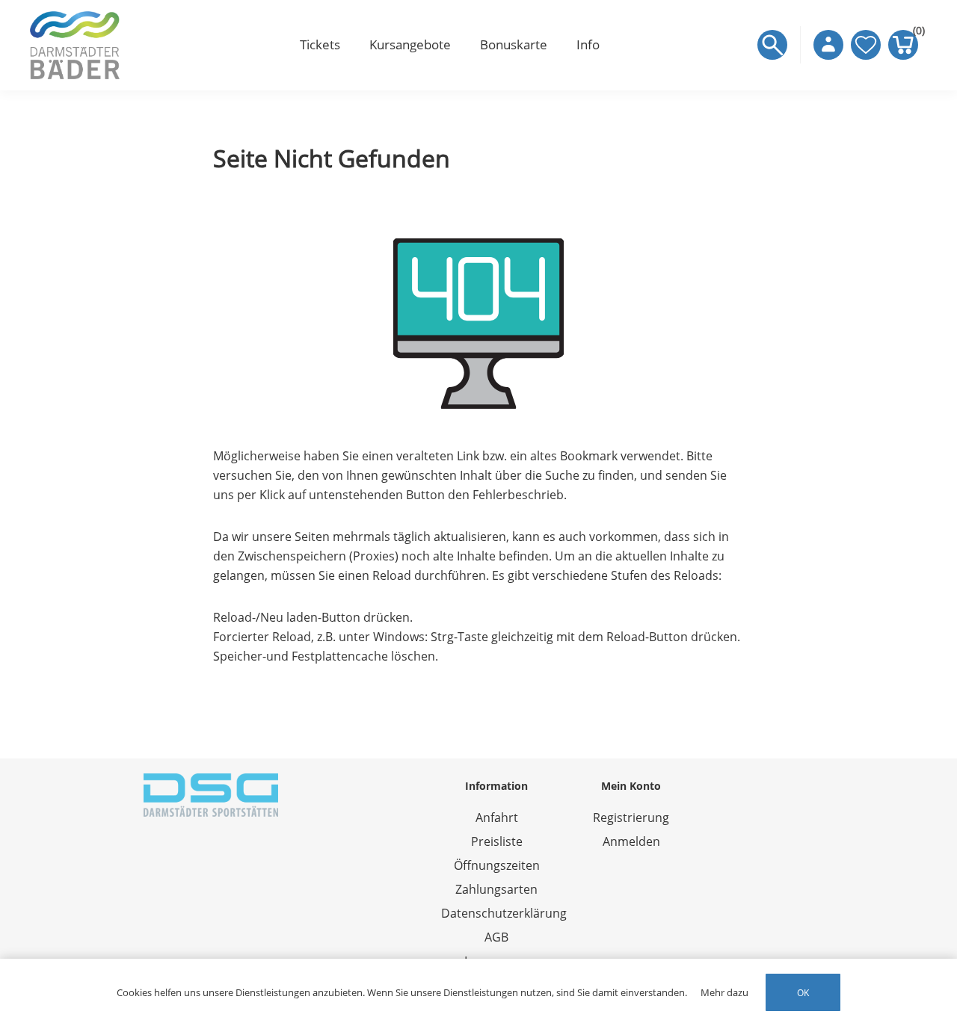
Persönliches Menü (828, 45)
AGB (496, 937)
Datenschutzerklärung (504, 913)
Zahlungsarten (496, 889)
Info (588, 44)
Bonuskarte (513, 44)
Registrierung (631, 817)
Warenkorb (915, 33)
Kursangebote (410, 44)
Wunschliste (866, 45)
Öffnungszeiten (497, 865)
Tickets (320, 44)
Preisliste (497, 841)
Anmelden (631, 841)
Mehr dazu (724, 992)
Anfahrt (497, 817)
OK (803, 992)
